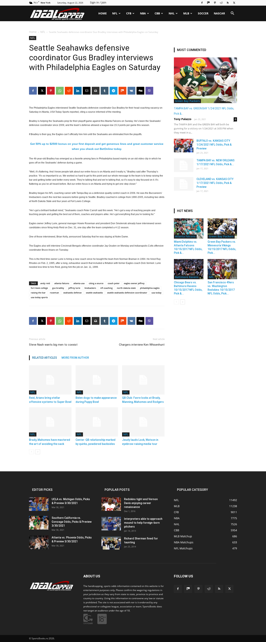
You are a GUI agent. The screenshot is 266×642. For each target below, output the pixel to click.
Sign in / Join (98, 2)
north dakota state (126, 287)
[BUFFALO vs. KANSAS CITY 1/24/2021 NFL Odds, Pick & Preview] (183, 145)
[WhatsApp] (60, 91)
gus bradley (58, 287)
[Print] (96, 91)
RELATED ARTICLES (44, 357)
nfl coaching (106, 287)
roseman (54, 292)
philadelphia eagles (149, 287)
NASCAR (219, 13)
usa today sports (39, 297)
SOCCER (203, 13)
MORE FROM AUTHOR (75, 357)
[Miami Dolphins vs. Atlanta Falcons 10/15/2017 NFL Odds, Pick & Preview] (188, 228)
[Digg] (140, 91)
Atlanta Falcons (185, 236)
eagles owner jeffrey (134, 283)
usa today (156, 292)
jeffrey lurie (74, 287)
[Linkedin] (78, 91)
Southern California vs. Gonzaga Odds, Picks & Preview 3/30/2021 (72, 521)
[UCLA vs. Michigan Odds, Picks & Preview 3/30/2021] (38, 504)
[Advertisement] (133, 55)
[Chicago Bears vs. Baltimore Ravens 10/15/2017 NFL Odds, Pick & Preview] (188, 269)
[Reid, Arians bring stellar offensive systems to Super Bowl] (50, 379)
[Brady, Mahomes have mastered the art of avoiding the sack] (50, 421)
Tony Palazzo (182, 119)
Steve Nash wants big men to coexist (53, 344)
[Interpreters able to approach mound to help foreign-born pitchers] (111, 523)
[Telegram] (113, 91)
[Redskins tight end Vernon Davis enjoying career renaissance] (111, 504)
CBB (157, 13)
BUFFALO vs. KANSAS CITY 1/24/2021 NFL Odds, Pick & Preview (214, 144)
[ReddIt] (69, 91)
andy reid (45, 283)
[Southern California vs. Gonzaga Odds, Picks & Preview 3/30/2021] (38, 523)
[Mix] (208, 2)
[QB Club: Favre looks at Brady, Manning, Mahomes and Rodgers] (143, 379)
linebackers (90, 287)
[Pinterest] (215, 2)
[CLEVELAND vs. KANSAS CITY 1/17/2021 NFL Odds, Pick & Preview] (183, 184)
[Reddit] (221, 2)
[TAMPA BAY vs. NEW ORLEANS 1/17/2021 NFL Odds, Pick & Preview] (183, 165)
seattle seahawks (94, 292)
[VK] (131, 91)
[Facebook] (202, 2)
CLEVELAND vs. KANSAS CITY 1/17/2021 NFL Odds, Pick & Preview (214, 182)
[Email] (87, 91)
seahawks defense (72, 292)
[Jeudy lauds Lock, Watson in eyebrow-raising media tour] (143, 421)
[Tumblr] (104, 91)
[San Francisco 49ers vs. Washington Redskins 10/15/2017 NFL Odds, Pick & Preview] (222, 269)
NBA (143, 13)
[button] (232, 14)
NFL (114, 13)
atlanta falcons (61, 283)
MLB (186, 13)
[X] (234, 2)
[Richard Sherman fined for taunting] (111, 543)
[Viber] (149, 91)
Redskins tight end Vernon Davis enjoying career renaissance (141, 503)
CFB (128, 13)
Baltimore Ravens (186, 277)
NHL (171, 13)
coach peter (114, 283)
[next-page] (37, 451)
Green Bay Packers (187, 101)
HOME (102, 13)
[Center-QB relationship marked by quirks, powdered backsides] (97, 421)
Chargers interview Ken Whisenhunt (142, 344)
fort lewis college (39, 287)
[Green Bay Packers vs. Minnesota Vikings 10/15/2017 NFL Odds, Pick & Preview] (222, 228)
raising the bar (38, 292)
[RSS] (228, 2)
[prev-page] (31, 451)
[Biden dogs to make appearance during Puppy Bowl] (97, 379)
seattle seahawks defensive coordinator (127, 292)
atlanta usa (79, 283)
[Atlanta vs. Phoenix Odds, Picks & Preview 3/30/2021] (38, 542)
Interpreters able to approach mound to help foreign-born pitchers (143, 522)
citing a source (96, 283)
